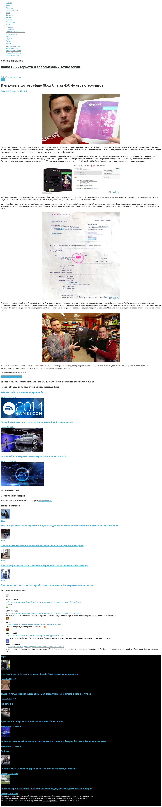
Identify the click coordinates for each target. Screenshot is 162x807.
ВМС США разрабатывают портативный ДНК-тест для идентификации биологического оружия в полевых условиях (59, 525)
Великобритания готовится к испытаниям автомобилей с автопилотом (37, 422)
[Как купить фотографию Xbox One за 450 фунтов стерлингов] (81, 143)
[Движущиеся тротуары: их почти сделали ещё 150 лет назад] (5, 716)
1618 (3, 580)
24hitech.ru (83, 798)
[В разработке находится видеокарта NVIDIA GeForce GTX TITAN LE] (7, 642)
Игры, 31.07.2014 (8, 461)
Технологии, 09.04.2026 (11, 726)
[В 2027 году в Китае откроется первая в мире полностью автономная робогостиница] (5, 558)
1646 (3, 560)
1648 (3, 540)
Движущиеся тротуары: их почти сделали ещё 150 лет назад (32, 721)
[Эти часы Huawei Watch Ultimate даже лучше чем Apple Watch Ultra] (7, 631)
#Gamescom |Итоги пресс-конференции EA (22, 392)
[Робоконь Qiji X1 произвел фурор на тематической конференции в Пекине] (5, 764)
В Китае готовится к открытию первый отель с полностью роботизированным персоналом (47, 585)
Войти (3, 77)
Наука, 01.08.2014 (8, 427)
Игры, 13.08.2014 (8, 397)
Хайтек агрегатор (49, 801)
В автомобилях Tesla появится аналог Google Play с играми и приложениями (39, 674)
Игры (3, 79)
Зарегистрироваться (14, 77)
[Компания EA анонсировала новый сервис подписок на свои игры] (22, 485)
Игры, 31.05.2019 (8, 699)
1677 (3, 520)
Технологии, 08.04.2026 (11, 746)
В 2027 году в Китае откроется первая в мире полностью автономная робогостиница (44, 565)
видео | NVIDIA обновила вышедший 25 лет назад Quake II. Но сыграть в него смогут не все (47, 693)
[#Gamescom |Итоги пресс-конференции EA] (22, 417)
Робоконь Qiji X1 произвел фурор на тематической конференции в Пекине (39, 768)
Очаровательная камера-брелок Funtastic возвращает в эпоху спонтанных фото (42, 545)
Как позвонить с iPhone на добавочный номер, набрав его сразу (34, 624)
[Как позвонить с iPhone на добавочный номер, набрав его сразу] (7, 619)
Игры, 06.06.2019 (8, 679)
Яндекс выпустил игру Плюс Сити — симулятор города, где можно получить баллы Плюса (44, 602)
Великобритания (15, 376)
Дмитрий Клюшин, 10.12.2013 (14, 91)
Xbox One (5, 376)
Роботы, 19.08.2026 (9, 793)
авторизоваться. (45, 500)
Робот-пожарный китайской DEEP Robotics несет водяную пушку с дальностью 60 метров (46, 788)
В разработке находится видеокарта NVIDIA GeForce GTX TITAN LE (36, 646)
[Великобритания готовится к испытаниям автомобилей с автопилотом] (22, 451)
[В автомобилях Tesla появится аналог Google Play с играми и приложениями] (5, 669)
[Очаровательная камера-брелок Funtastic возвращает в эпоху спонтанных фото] (5, 538)
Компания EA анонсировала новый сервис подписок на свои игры (34, 456)
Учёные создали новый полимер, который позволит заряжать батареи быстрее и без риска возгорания (53, 741)
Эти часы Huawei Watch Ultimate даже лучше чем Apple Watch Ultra (36, 635)
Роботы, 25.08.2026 (9, 773)
